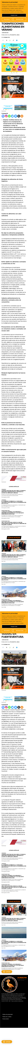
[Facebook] (2, 40)
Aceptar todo (14, 15)
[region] (14, 11)
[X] (6, 40)
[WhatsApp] (9, 40)
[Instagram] (6, 116)
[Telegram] (16, 40)
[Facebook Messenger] (15, 116)
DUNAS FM (7, 37)
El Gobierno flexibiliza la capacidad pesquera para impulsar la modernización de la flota (13, 502)
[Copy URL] (13, 40)
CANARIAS (3, 489)
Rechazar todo (19, 19)
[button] (6, 1041)
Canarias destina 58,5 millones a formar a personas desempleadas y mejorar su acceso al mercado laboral (13, 491)
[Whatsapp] (9, 116)
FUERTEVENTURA (5, 32)
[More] (21, 116)
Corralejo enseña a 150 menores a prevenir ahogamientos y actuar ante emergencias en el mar (12, 513)
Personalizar (7, 19)
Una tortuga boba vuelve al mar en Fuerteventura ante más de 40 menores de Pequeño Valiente (13, 523)
